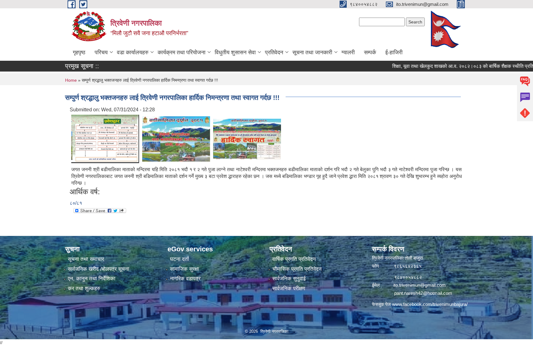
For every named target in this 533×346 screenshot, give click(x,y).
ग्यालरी (348, 52)
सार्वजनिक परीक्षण (288, 288)
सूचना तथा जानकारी (312, 52)
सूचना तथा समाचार (86, 259)
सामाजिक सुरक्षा (184, 269)
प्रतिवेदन (274, 52)
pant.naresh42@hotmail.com (423, 293)
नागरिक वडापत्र (185, 279)
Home (71, 80)
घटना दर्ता (179, 259)
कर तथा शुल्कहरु (84, 288)
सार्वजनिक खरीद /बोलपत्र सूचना (98, 269)
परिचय (101, 52)
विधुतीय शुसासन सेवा (235, 52)
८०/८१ (76, 203)
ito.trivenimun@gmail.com (419, 285)
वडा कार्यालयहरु (132, 52)
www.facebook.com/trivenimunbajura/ (430, 304)
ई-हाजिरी (394, 52)
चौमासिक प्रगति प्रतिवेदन (297, 269)
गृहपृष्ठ (79, 52)
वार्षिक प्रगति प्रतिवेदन (294, 259)
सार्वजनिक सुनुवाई (289, 279)
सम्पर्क (370, 52)
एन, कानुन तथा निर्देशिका (91, 279)
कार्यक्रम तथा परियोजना (181, 52)
